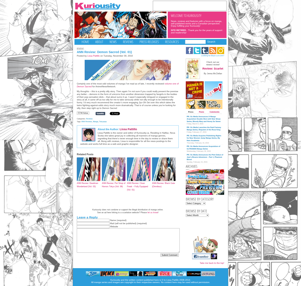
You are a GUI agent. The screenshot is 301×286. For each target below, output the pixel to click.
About (99, 41)
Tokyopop (103, 121)
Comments (214, 112)
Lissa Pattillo (93, 56)
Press (190, 112)
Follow (85, 113)
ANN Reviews (86, 121)
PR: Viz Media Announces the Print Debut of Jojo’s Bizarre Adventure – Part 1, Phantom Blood (205, 157)
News (113, 41)
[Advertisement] (189, 5)
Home (85, 41)
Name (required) (118, 220)
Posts (201, 112)
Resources (172, 41)
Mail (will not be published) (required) (128, 223)
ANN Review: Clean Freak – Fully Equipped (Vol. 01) (137, 186)
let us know (153, 212)
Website (114, 226)
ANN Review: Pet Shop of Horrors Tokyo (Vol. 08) (113, 185)
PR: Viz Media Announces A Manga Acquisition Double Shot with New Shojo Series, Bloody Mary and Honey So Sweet (204, 119)
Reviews (128, 41)
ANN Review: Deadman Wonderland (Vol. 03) (87, 185)
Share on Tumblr (100, 113)
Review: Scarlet (212, 68)
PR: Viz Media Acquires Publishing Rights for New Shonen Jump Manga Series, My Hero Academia (204, 138)
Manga (95, 121)
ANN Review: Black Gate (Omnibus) (163, 185)
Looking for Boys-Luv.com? (212, 56)
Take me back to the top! (212, 263)
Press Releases (149, 41)
